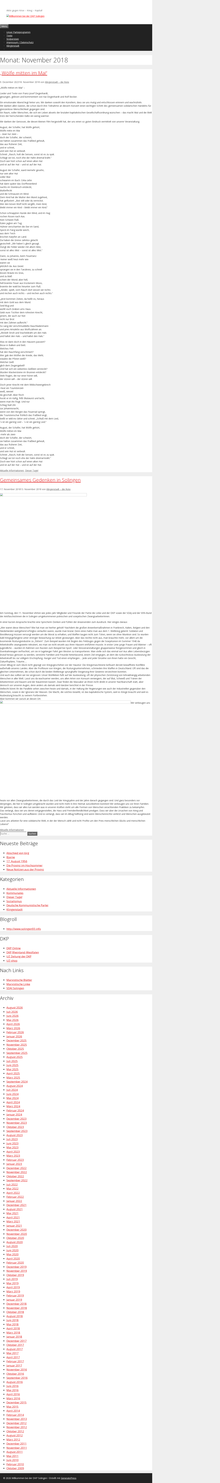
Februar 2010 (15, 1464)
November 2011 (16, 1448)
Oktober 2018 (15, 1312)
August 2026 (14, 1007)
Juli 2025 (12, 1061)
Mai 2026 (12, 1020)
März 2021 (13, 1221)
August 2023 (14, 1135)
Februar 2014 (15, 1415)
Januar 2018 (14, 1336)
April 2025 (13, 1073)
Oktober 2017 (15, 1345)
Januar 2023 (14, 1164)
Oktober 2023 (15, 1127)
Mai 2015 (12, 1406)
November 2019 (16, 1271)
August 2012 (14, 1435)
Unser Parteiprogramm (18, 32)
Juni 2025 (12, 1065)
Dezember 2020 (16, 1230)
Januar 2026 (14, 1036)
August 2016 (14, 1382)
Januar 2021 (14, 1225)
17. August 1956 (16, 861)
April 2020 (13, 1258)
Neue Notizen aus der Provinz (25, 869)
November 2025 (16, 1044)
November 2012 (16, 1427)
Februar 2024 (15, 1110)
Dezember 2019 (16, 1267)
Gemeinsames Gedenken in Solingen (40, 480)
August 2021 (14, 1209)
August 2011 (14, 1452)
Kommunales (14, 893)
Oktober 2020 (15, 1238)
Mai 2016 (12, 1390)
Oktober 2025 (15, 1049)
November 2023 (16, 1123)
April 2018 (13, 1328)
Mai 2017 (12, 1353)
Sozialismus (14, 901)
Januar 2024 (14, 1114)
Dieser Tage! (31, 470)
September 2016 (17, 1378)
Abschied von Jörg (17, 853)
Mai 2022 (12, 1188)
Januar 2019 (14, 1300)
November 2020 (16, 1234)
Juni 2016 (12, 1386)
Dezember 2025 (16, 1040)
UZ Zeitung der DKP (18, 956)
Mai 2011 (12, 1456)
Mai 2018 (12, 1324)
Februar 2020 (15, 1262)
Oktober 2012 (15, 1431)
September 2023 (17, 1131)
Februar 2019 (15, 1295)
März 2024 (13, 1106)
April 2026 (13, 1024)
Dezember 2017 (16, 1341)
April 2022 (13, 1193)
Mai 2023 (12, 1147)
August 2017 (14, 1349)
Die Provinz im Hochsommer (24, 865)
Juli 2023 (12, 1139)
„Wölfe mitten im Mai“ (23, 73)
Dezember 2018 (16, 1304)
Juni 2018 (12, 1320)
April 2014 (13, 1411)
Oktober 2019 (15, 1275)
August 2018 (14, 1316)
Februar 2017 (15, 1361)
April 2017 (13, 1357)
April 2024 (13, 1102)
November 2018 (16, 1308)
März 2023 (13, 1155)
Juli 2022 (12, 1184)
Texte (9, 35)
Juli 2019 (12, 1279)
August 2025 (14, 1057)
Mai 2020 (12, 1254)
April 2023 (13, 1151)
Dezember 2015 (16, 1402)
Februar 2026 (15, 1032)
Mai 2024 (12, 1098)
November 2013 (16, 1419)
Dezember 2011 (16, 1443)
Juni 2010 (12, 1460)
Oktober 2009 (15, 1468)
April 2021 (13, 1217)
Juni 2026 (12, 1016)
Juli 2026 (12, 1012)
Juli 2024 (12, 1090)
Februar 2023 (15, 1160)
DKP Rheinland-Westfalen (22, 952)
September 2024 (17, 1081)
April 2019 (13, 1287)
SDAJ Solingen (15, 988)
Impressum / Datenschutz (19, 42)
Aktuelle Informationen (12, 470)
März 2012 (13, 1439)
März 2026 (13, 1028)
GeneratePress (68, 1478)
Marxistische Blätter (19, 980)
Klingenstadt (12, 45)
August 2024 (14, 1086)
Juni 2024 (12, 1094)
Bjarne (10, 857)
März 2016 (13, 1398)
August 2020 (14, 1242)
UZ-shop (11, 960)
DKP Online (13, 948)
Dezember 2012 (16, 1423)
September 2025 (17, 1053)
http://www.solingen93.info (23, 929)
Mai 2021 (12, 1213)
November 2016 (16, 1369)
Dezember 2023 (16, 1119)
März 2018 (13, 1332)
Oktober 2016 (15, 1374)
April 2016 (13, 1394)
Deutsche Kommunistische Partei (27, 905)
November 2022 (16, 1172)
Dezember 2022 (16, 1168)
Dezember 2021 (16, 1205)
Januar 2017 (14, 1365)
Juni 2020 (12, 1250)
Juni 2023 (12, 1143)
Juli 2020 (12, 1246)
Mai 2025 (12, 1069)
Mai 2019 (12, 1283)
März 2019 (13, 1291)
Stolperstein (12, 38)
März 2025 (13, 1077)
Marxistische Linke (18, 984)
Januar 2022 (14, 1201)
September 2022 (17, 1180)
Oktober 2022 (15, 1176)
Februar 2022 (15, 1197)
